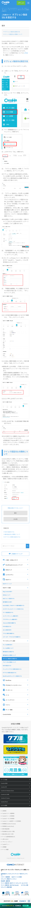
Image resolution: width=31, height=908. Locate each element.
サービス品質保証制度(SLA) (8, 836)
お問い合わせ (5, 839)
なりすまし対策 (24, 885)
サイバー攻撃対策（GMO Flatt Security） (10, 885)
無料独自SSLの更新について (12, 534)
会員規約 (4, 811)
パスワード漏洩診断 (5, 877)
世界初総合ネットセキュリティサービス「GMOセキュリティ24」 (14, 874)
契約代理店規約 (5, 829)
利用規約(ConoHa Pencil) (8, 826)
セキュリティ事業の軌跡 (6, 887)
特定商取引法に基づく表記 (8, 831)
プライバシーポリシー (7, 842)
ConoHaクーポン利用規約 (8, 818)
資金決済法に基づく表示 (8, 834)
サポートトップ (5, 8)
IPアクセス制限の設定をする (12, 537)
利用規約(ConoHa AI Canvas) (9, 824)
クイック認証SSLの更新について (13, 34)
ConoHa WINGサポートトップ (16, 8)
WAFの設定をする (9, 532)
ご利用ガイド (26, 8)
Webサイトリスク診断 (17, 877)
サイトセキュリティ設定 (15, 9)
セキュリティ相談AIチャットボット (9, 879)
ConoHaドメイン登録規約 (8, 813)
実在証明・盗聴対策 (5, 881)
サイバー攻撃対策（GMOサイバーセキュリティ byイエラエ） (14, 883)
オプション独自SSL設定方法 (12, 32)
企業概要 (4, 847)
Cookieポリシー (6, 844)
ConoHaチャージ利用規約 (8, 816)
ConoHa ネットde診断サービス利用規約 (11, 821)
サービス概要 (5, 849)
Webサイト (6, 9)
